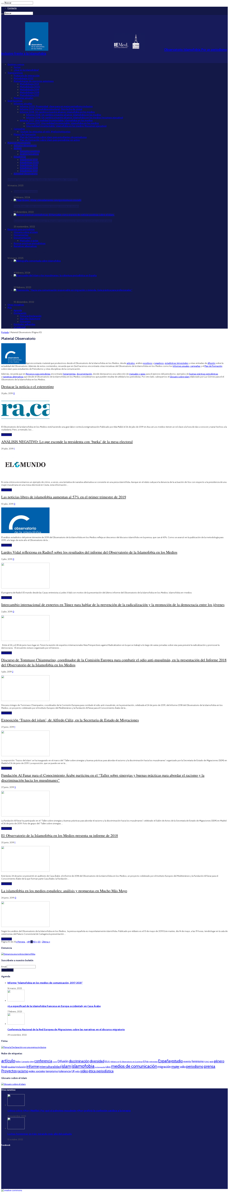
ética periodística (101, 1071)
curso (55, 1062)
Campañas (19, 128)
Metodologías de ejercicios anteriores (34, 81)
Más (9, 307)
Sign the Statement (30, 318)
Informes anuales (23, 103)
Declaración (20, 313)
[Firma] (23, 1047)
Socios (17, 67)
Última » (46, 941)
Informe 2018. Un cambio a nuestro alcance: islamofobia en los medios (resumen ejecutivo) (74, 117)
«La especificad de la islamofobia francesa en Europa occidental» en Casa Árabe (54, 1006)
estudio (177, 1061)
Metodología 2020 (30, 86)
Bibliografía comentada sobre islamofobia (36, 267)
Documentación (22, 237)
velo (77, 1071)
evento (187, 1061)
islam (66, 1066)
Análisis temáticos (29, 154)
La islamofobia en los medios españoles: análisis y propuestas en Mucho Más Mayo (64, 890)
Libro (108, 1067)
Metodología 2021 (29, 84)
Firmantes (25, 321)
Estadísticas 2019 (29, 165)
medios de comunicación (134, 1066)
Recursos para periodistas (21, 229)
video (84, 1071)
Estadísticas (20, 157)
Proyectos (9, 1071)
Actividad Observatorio (26, 173)
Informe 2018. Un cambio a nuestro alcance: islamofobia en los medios (57, 112)
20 (39, 941)
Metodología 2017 (29, 95)
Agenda (18, 310)
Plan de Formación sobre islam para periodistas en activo (50, 140)
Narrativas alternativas (25, 246)
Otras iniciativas (15, 304)
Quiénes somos (15, 64)
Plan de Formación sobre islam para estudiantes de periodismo (53, 137)
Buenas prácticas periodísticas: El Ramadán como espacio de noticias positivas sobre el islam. (63, 220)
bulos (18, 1061)
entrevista (153, 1061)
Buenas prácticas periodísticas (29, 243)
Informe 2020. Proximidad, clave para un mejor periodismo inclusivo (56, 106)
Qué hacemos (14, 100)
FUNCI (206, 1062)
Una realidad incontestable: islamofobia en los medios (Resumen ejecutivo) (66, 126)
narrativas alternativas (13, 376)
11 (33, 941)
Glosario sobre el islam (26, 232)
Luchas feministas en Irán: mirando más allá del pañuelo (39, 1133)
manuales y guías (137, 374)
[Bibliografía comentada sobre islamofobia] (37, 260)
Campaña (25, 1061)
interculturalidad (50, 1066)
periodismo (194, 1066)
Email (4, 966)
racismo (22, 1071)
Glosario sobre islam (180, 376)
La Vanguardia (100, 1067)
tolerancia (64, 1071)
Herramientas (21, 235)
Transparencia (15, 72)
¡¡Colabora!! (20, 327)
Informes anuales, (181, 366)
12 (35, 941)
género (219, 1061)
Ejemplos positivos (30, 151)
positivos (147, 363)
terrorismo (52, 1071)
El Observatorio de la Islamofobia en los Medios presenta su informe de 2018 (59, 835)
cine (32, 1061)
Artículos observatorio (25, 145)
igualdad (12, 1067)
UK (73, 1071)
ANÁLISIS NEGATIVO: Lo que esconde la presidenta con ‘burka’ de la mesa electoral (67, 441)
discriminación (79, 1061)
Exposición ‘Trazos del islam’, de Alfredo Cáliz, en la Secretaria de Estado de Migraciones (70, 719)
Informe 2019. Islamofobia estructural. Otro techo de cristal (51, 109)
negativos (159, 363)
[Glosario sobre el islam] (13, 1084)
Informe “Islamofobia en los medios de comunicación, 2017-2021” (42, 179)
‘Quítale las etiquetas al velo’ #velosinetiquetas (45, 131)
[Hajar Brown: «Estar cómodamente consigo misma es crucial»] (47, 200)
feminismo (198, 1061)
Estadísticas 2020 (29, 162)
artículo (8, 1060)
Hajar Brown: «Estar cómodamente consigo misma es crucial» (46, 206)
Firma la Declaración (30, 316)
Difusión (62, 1061)
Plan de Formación (213, 366)
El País (146, 1061)
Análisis (18, 148)
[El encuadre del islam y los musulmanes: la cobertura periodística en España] (55, 275)
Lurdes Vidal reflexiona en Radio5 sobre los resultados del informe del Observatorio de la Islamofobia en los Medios (89, 552)
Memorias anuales (23, 98)
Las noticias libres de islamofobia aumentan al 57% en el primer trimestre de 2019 (63, 496)
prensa (209, 1066)
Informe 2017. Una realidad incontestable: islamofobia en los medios (56, 120)
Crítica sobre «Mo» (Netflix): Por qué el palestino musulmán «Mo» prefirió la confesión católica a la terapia (69, 1110)
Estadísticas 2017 (29, 171)
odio (183, 1066)
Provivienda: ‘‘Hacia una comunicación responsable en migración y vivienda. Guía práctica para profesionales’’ (72, 296)
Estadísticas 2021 (29, 159)
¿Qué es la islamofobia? (26, 70)
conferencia (43, 1061)
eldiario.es (114, 1061)
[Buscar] (2, 3)
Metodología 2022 (23, 78)
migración (164, 1066)
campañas (195, 366)
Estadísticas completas (26, 191)
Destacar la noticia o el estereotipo (27, 386)
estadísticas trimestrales (176, 363)
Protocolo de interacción (27, 75)
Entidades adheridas (24, 324)
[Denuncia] (18, 954)
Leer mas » (6, 434)
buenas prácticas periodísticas (203, 374)
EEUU (107, 1061)
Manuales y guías (29, 240)
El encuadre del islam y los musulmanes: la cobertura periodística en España (54, 281)
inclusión (21, 1066)
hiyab (4, 1066)
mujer (175, 1066)
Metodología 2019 (29, 89)
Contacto (12, 8)
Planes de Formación (25, 134)
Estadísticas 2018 (29, 168)
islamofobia (83, 1066)
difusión (211, 363)
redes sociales (37, 1071)
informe (32, 1066)
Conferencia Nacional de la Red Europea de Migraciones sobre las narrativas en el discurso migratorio (66, 1029)
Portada (5, 332)
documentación (84, 374)
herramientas (69, 374)
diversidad (97, 1061)
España (164, 1060)
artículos (131, 363)
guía (211, 1061)
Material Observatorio (19, 142)
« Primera (20, 941)
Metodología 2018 (29, 92)
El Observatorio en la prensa (131, 1062)
